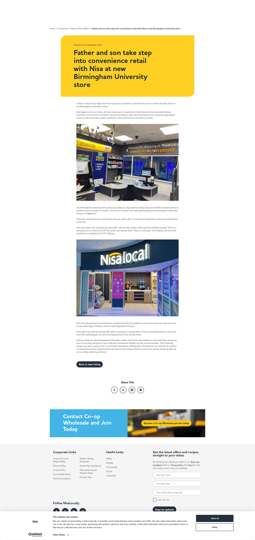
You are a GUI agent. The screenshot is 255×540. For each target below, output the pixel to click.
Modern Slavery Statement (87, 460)
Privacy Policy (59, 465)
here (190, 465)
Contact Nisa (86, 477)
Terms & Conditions (62, 478)
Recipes (109, 462)
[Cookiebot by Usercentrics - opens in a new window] (35, 535)
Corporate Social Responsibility (60, 460)
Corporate (63, 28)
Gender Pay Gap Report (90, 465)
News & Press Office (80, 28)
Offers (109, 458)
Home (52, 28)
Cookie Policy (59, 470)
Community (111, 467)
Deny (214, 527)
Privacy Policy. (177, 465)
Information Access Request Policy (88, 471)
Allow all (215, 518)
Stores (109, 471)
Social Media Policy (61, 474)
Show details (59, 535)
